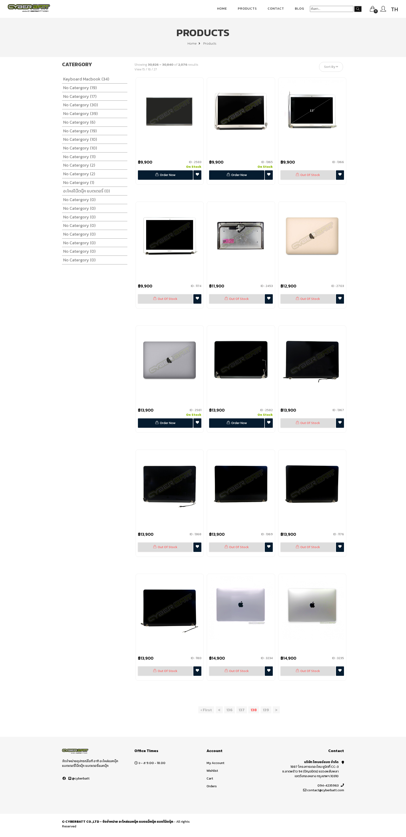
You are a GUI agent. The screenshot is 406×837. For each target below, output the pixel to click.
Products (247, 8)
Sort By (330, 67)
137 (242, 710)
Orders (212, 786)
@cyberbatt (80, 778)
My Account (215, 763)
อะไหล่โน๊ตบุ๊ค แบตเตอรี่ (86, 191)
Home (222, 8)
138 (254, 710)
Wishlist (212, 770)
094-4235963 (328, 785)
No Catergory (80, 87)
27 (155, 69)
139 (266, 710)
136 (229, 710)
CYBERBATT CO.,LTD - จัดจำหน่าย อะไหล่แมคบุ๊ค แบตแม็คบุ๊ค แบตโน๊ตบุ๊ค (119, 821)
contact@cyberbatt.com (325, 790)
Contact (276, 8)
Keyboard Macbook (86, 79)
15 (143, 69)
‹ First (206, 710)
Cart (210, 778)
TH (394, 9)
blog (299, 8)
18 (149, 69)
